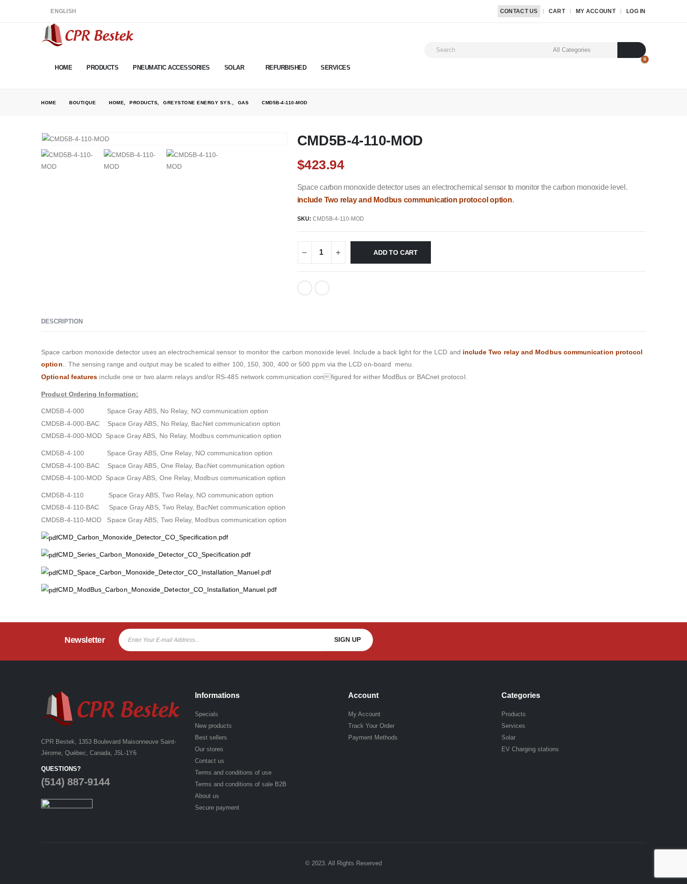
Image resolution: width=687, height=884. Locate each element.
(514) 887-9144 (75, 782)
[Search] (631, 50)
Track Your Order (371, 725)
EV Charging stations (530, 749)
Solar (234, 67)
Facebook (304, 287)
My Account (595, 11)
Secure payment (217, 807)
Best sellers (211, 737)
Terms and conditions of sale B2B (240, 784)
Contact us (209, 760)
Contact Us (519, 11)
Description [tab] (62, 321)
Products (102, 67)
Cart (557, 11)
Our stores (209, 749)
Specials (206, 714)
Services (335, 67)
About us (207, 795)
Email (322, 287)
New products (213, 725)
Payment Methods (373, 737)
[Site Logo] (88, 35)
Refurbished (286, 67)
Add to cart (395, 252)
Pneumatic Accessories (171, 67)
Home (63, 67)
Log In (636, 11)
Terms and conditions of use (233, 772)
